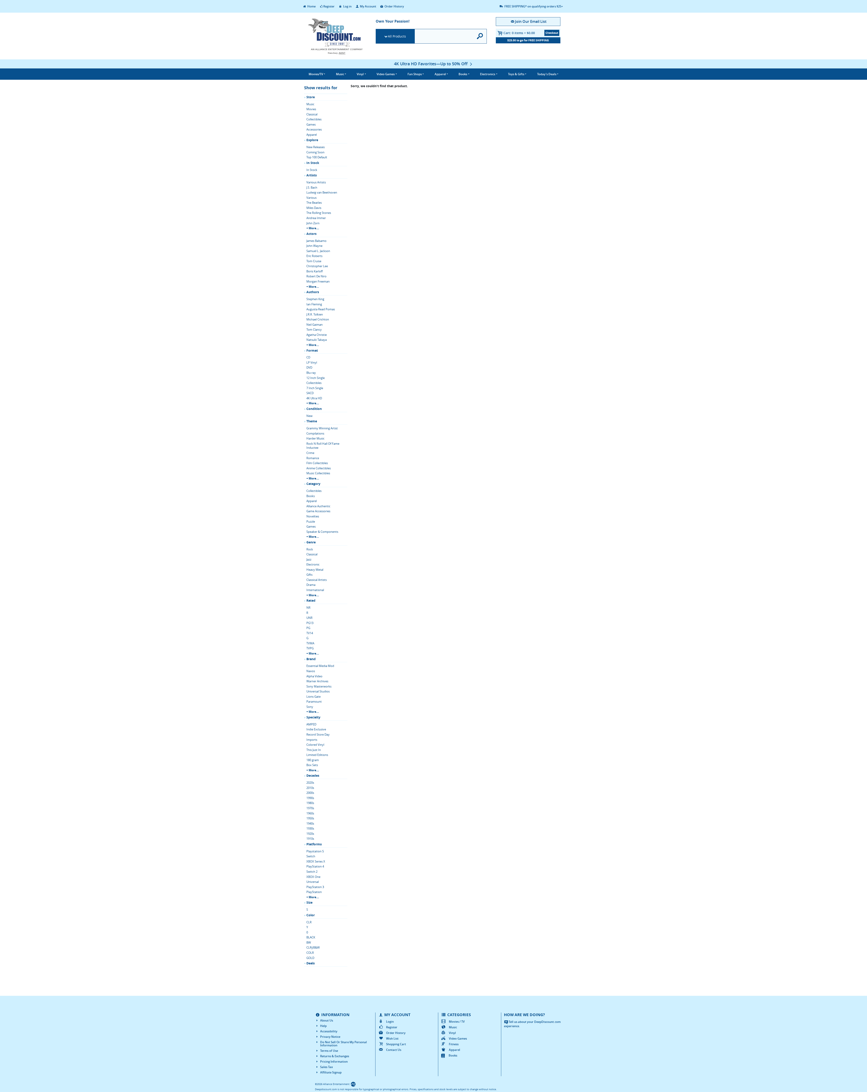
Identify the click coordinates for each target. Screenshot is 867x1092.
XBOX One (313, 877)
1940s (310, 823)
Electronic (312, 564)
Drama (310, 585)
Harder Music (315, 438)
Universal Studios (318, 691)
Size (309, 902)
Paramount (314, 701)
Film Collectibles (317, 463)
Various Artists (316, 182)
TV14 (309, 633)
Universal (312, 882)
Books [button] (463, 74)
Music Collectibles (318, 473)
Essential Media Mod (320, 666)
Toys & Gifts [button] (516, 74)
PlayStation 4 (315, 866)
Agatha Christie (316, 335)
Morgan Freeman (318, 281)
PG (308, 628)
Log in (347, 6)
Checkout (551, 33)
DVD (309, 367)
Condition (314, 409)
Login (390, 1022)
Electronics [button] (487, 74)
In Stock (312, 163)
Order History (394, 6)
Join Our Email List (530, 21)
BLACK (310, 937)
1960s (310, 813)
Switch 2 (311, 872)
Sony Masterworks (318, 686)
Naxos (310, 671)
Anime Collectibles (318, 468)
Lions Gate (313, 696)
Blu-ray (311, 373)
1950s (310, 818)
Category (313, 484)
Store (310, 97)
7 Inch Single (314, 388)
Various (311, 198)
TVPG (310, 648)
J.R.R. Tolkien (314, 314)
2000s (310, 793)
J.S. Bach (311, 187)
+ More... (312, 228)
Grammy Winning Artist (322, 428)
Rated (310, 600)
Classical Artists (316, 580)
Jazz (308, 559)
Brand (311, 659)
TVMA (310, 643)
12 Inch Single (315, 378)
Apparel (311, 135)
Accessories (314, 129)
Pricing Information (334, 1061)
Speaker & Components (322, 532)
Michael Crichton (317, 319)
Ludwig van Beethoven (321, 192)
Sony (309, 707)
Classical (311, 114)
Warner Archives (317, 681)
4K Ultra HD (314, 398)
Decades (312, 775)
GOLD (310, 958)
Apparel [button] (440, 74)
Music (310, 104)
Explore (312, 140)
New (309, 416)
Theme (311, 421)
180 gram (312, 760)
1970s (310, 808)
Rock (309, 549)
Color (310, 915)
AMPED (311, 724)
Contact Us (393, 1050)
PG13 (309, 623)
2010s (310, 788)
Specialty (313, 717)
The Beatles (314, 203)
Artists (311, 175)
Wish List (392, 1038)
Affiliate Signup (331, 1072)
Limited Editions (317, 755)
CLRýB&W (313, 947)
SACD (310, 393)
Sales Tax (326, 1067)
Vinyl (452, 1033)
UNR (309, 618)
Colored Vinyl (315, 745)
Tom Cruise (313, 261)
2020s (310, 783)
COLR (310, 953)
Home (311, 6)
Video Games (458, 1038)
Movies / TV (457, 1022)
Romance (312, 458)
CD (308, 357)
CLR (309, 922)
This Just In (313, 750)
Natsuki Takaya (316, 340)
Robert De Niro (316, 276)
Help (323, 1025)
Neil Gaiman (314, 325)
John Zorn (312, 223)
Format (312, 350)
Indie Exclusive (316, 729)
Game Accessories (318, 511)
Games (311, 124)
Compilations (315, 433)
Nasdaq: (336, 52)
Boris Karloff (314, 271)
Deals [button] (546, 74)
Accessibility (328, 1031)
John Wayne (314, 246)
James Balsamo (316, 241)
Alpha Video (314, 676)
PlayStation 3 (315, 887)
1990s (310, 798)
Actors (311, 233)
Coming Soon (315, 152)
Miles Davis (313, 208)
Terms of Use (329, 1050)
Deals (310, 963)
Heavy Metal (314, 570)
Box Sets (312, 765)
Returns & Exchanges (334, 1056)
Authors (312, 292)
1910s (310, 839)
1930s (310, 828)
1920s (310, 834)
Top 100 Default (316, 157)
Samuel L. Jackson (318, 251)
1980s (310, 803)
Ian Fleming (314, 304)
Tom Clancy (314, 329)
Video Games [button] (386, 74)
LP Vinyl (311, 362)
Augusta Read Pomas (320, 309)
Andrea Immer (316, 218)
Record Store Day (318, 734)
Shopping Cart (396, 1044)
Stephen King (315, 299)
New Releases (315, 147)
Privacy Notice (330, 1036)
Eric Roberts (314, 256)
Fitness (454, 1044)
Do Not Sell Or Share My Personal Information (343, 1044)
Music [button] (340, 74)
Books (310, 496)
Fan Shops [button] (415, 74)
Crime (310, 453)
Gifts (309, 575)
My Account (367, 6)
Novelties (312, 516)
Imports (311, 740)
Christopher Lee (317, 266)
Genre (311, 542)
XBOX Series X (315, 861)
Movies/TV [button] (316, 74)
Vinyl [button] (360, 74)
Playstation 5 (315, 851)
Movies (311, 109)
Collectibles (314, 119)
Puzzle (310, 521)
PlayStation (314, 892)
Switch (310, 856)
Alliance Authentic (318, 506)
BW (308, 942)
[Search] (480, 36)
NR (308, 608)
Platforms (314, 844)
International (315, 590)
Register (329, 6)
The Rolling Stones (318, 213)
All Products (397, 36)
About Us (326, 1020)
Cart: (519, 33)
